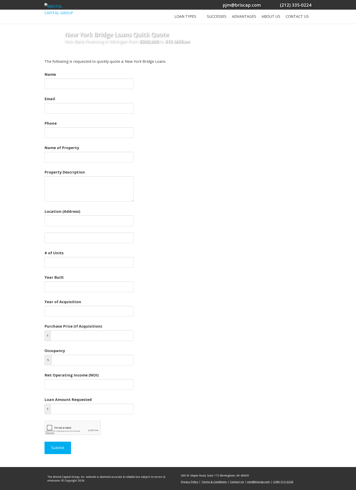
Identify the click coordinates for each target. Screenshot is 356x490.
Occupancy (54, 350)
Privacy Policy (189, 482)
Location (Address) (62, 211)
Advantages (244, 16)
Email (49, 98)
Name (50, 74)
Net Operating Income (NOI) (71, 375)
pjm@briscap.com (242, 5)
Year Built (54, 277)
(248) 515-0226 (283, 482)
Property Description (64, 172)
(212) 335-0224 (296, 5)
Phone (50, 123)
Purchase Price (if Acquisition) (73, 326)
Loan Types (185, 16)
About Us (271, 16)
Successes (216, 16)
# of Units (54, 252)
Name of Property (61, 147)
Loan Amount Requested (68, 399)
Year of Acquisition (62, 301)
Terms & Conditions (214, 482)
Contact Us (297, 16)
